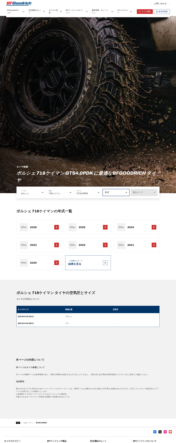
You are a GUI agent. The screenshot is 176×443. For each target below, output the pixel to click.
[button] (42, 192)
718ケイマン (28, 423)
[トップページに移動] (19, 3)
